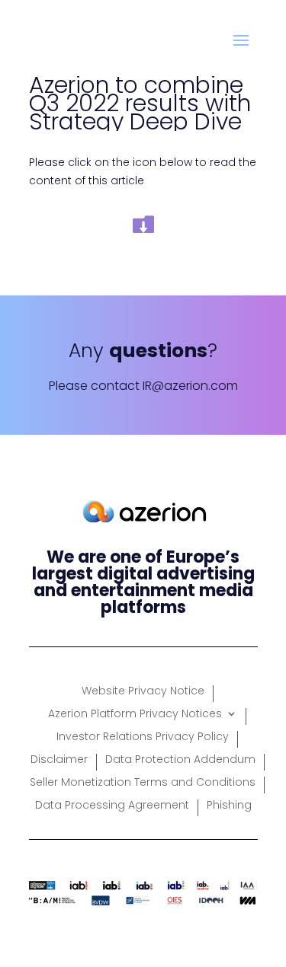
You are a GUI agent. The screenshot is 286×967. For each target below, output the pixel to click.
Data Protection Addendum (180, 760)
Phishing (229, 805)
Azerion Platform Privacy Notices (135, 714)
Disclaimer (59, 760)
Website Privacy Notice (143, 691)
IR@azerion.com (190, 385)
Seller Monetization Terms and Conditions (142, 783)
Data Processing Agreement (112, 805)
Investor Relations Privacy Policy (142, 737)
